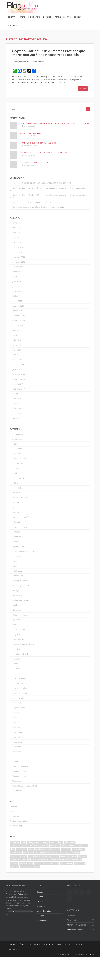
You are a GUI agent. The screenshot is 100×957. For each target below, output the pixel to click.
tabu (62, 863)
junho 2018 (16, 345)
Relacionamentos (19, 678)
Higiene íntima (18, 546)
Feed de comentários (18, 821)
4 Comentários (38, 62)
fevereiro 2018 (18, 364)
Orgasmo (16, 620)
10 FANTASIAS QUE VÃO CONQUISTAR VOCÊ (38, 143)
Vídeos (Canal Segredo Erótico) (24, 786)
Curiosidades (17, 488)
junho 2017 (16, 403)
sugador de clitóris (41, 863)
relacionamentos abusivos (41, 860)
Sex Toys (16, 712)
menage (31, 856)
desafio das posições (69, 846)
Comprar (11, 17)
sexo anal (14, 863)
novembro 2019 (18, 262)
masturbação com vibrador (69, 853)
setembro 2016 (18, 418)
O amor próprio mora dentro (39, 202)
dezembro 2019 (18, 257)
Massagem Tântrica (20, 581)
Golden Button (54, 849)
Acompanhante (18, 202)
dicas (12, 849)
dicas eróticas (21, 849)
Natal (14, 605)
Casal (14, 473)
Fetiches (15, 541)
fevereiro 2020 (18, 247)
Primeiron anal (16, 860)
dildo (30, 849)
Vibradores (16, 781)
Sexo (14, 722)
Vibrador (69, 863)
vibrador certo (80, 863)
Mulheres (39, 856)
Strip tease (16, 751)
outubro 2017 (17, 384)
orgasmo (73, 856)
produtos (26, 860)
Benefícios (16, 453)
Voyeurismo (17, 791)
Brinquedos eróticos (20, 458)
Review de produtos (62, 17)
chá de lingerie (70, 842)
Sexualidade (17, 742)
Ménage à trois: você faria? (30, 133)
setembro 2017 (18, 389)
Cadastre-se (14, 807)
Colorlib (74, 954)
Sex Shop (77, 17)
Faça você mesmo (19, 527)
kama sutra (27, 853)
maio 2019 (16, 291)
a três (23, 842)
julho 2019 (16, 281)
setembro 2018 (18, 330)
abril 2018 (16, 355)
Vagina (15, 761)
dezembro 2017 (18, 374)
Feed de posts (15, 816)
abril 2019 (16, 296)
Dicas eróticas (34, 17)
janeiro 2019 (17, 311)
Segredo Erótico (18, 708)
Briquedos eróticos (55, 842)
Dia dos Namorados (20, 497)
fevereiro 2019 (18, 306)
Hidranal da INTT (78, 849)
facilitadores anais (40, 849)
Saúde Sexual (17, 703)
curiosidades (55, 846)
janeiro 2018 (17, 369)
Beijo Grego (17, 449)
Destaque (16, 493)
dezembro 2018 (18, 315)
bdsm (30, 842)
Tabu (14, 756)
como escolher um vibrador (38, 846)
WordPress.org (16, 826)
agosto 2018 (17, 335)
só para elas (54, 863)
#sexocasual (15, 842)
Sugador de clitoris (26, 863)
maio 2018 (16, 350)
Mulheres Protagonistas (21, 600)
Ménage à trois (18, 590)
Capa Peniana (17, 463)
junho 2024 (16, 223)
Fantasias (16, 532)
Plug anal (16, 634)
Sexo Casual (17, 732)
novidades (64, 856)
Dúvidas (22, 17)
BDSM (15, 444)
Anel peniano (17, 434)
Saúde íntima (17, 698)
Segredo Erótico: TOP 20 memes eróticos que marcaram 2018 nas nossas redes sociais (48, 53)
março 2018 (17, 359)
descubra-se (83, 846)
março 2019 (17, 301)
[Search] (88, 109)
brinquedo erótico (40, 842)
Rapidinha (16, 668)
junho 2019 (16, 286)
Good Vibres (65, 849)
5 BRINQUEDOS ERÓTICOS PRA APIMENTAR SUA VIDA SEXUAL (45, 153)
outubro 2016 (17, 413)
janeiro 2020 (17, 252)
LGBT (14, 561)
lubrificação (54, 853)
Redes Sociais (17, 673)
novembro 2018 (18, 320)
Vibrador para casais (20, 771)
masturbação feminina (18, 856)
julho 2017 (16, 399)
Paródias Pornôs (19, 629)
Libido (14, 566)
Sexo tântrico (17, 737)
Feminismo (16, 537)
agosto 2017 (17, 394)
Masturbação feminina (21, 585)
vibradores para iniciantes (30, 867)
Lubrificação (17, 571)
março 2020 (17, 242)
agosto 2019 (17, 276)
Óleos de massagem (20, 615)
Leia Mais (83, 89)
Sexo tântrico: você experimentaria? (34, 162)
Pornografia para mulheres (23, 644)
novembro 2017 (18, 379)
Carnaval (15, 468)
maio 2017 (16, 408)
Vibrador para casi (19, 776)
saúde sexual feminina (60, 860)
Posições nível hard (20, 654)
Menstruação (17, 595)
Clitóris (15, 483)
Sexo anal (16, 727)
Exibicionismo (17, 522)
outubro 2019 (17, 267)
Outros (15, 624)
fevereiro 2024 (18, 237)
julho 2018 (16, 340)
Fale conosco (13, 26)
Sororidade (16, 747)
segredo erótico (75, 860)
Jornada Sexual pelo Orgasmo (24, 551)
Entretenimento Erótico (21, 517)
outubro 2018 (17, 325)
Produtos (16, 659)
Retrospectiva (17, 683)
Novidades (47, 17)
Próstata (15, 664)
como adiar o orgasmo (19, 846)
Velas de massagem (20, 766)
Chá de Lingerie (18, 478)
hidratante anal (16, 853)
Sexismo (15, 717)
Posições (16, 649)
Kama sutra (17, 556)
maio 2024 (16, 228)
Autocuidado (17, 439)
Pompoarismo (18, 639)
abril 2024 (16, 232)
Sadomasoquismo (19, 693)
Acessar (13, 811)
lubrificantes (43, 853)
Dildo (14, 507)
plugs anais (82, 856)
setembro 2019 (18, 272)
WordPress (90, 954)
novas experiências (51, 856)
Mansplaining (17, 576)
